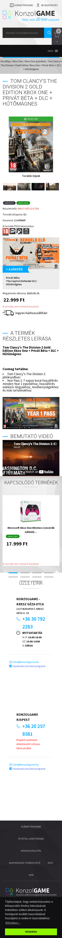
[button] (50, 51)
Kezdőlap (6, 61)
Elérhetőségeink (23, 5)
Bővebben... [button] (13, 922)
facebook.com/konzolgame (29, 666)
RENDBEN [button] (31, 931)
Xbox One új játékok (35, 61)
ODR (31, 874)
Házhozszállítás (31, 850)
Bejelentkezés (49, 5)
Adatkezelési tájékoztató (24, 862)
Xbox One (17, 61)
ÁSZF (50, 862)
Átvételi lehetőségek (31, 838)
